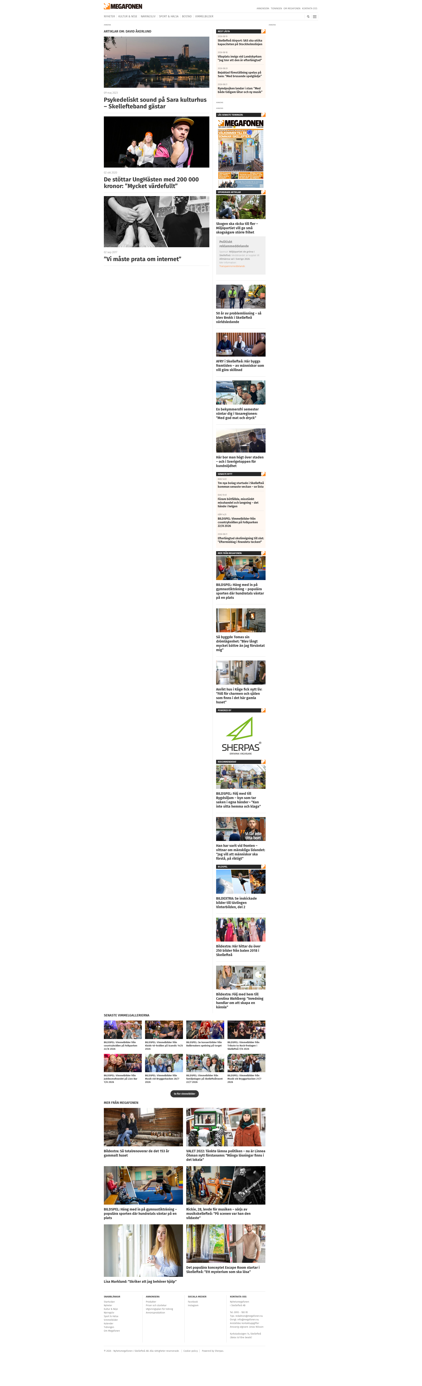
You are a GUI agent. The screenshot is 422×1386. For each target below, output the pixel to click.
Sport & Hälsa (169, 16)
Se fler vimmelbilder (184, 1093)
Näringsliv (148, 16)
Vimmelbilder (204, 16)
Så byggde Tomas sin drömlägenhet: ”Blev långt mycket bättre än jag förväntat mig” (240, 643)
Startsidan (109, 1301)
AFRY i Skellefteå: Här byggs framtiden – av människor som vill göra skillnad (240, 365)
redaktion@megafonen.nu (249, 1316)
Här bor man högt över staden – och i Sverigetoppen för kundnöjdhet (240, 461)
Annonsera (263, 8)
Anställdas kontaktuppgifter (244, 1323)
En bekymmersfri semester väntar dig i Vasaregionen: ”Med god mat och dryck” (237, 413)
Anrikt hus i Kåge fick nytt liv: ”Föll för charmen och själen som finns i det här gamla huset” (239, 695)
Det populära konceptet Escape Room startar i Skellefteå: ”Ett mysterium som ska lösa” (223, 1269)
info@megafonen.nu (248, 1319)
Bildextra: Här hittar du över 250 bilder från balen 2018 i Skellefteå (238, 950)
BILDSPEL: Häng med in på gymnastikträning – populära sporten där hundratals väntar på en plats (240, 591)
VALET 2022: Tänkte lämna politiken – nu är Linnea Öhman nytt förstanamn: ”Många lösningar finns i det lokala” (225, 1155)
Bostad (187, 16)
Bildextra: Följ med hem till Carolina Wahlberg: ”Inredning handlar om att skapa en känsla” (239, 1000)
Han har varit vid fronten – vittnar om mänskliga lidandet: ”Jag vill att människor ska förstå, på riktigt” (240, 852)
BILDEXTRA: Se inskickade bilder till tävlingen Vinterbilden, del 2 (236, 902)
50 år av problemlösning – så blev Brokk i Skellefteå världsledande (238, 317)
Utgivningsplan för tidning (159, 1309)
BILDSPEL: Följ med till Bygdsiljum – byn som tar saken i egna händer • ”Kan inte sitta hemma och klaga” (238, 800)
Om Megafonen (292, 8)
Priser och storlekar (156, 1305)
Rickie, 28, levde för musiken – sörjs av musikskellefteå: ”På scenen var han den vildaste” (218, 1213)
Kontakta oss (309, 8)
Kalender (108, 1323)
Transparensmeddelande (232, 266)
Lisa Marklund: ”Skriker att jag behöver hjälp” (140, 1281)
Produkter (151, 1301)
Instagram (193, 1305)
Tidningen (276, 8)
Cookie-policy (190, 1351)
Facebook (193, 1301)
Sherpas (219, 1351)
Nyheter (109, 16)
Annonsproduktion (155, 1312)
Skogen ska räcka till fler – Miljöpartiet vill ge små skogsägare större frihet (237, 228)
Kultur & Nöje (127, 16)
